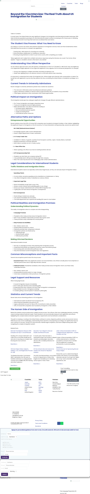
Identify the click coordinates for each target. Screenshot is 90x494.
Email (2, 454)
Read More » (14, 344)
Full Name (4, 434)
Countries (69, 3)
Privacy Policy (39, 420)
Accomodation (9, 447)
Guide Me (5, 457)
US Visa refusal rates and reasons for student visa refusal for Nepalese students (44, 350)
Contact (63, 6)
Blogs (81, 3)
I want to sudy (4, 437)
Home (62, 3)
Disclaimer (38, 426)
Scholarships (8, 445)
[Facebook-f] (58, 423)
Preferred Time (5, 471)
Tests (76, 3)
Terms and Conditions (41, 423)
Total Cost (7, 444)
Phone (3, 451)
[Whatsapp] (61, 423)
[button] (73, 380)
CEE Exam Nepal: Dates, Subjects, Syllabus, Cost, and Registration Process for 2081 (22, 350)
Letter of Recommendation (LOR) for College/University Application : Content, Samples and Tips (67, 332)
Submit (4, 474)
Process (7, 442)
